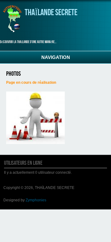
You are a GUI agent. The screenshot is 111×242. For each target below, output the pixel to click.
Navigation (55, 57)
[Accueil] (12, 31)
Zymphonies (36, 200)
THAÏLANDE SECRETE (51, 12)
